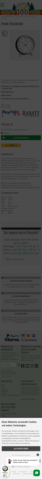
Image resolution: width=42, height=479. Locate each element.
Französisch (23, 472)
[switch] (5, 475)
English (13, 472)
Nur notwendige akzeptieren (21, 455)
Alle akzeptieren (21, 449)
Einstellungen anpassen (22, 467)
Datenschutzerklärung (30, 474)
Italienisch (16, 474)
